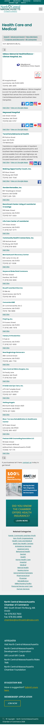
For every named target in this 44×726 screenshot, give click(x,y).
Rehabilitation (23, 581)
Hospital (23, 562)
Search (6, 37)
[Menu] (40, 7)
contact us (27, 462)
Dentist (23, 554)
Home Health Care (23, 559)
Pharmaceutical (23, 575)
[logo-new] (17, 9)
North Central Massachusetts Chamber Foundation (19, 668)
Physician (23, 578)
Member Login (13, 3)
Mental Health (23, 567)
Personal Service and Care (22, 586)
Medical (23, 565)
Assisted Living (23, 549)
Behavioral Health (23, 551)
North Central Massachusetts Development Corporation (19, 650)
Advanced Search (18, 37)
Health (23, 557)
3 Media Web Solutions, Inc (4, 719)
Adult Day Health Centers (23, 543)
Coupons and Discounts (14, 39)
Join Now (12, 703)
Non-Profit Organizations (23, 538)
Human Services (23, 589)
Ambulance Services (23, 546)
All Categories (31, 39)
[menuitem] (7, 0)
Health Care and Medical (22, 541)
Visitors (23, 3)
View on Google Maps (19, 108)
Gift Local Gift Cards (14, 655)
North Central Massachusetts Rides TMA (22, 661)
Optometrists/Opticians (23, 573)
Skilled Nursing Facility (23, 583)
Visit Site (6, 108)
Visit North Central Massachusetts (21, 644)
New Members (31, 37)
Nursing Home (23, 570)
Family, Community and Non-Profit (22, 535)
